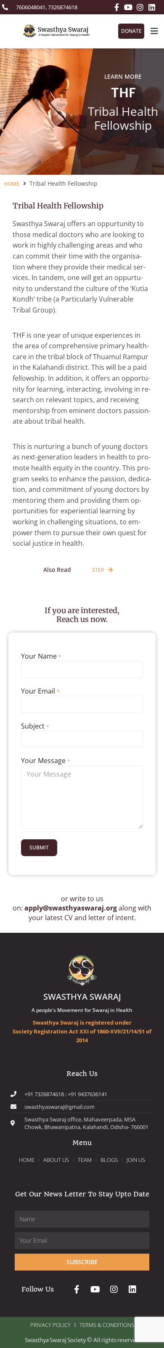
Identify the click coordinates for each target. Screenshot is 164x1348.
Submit (39, 847)
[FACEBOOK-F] (116, 7)
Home (11, 184)
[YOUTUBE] (128, 7)
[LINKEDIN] (152, 7)
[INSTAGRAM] (140, 7)
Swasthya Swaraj (82, 996)
